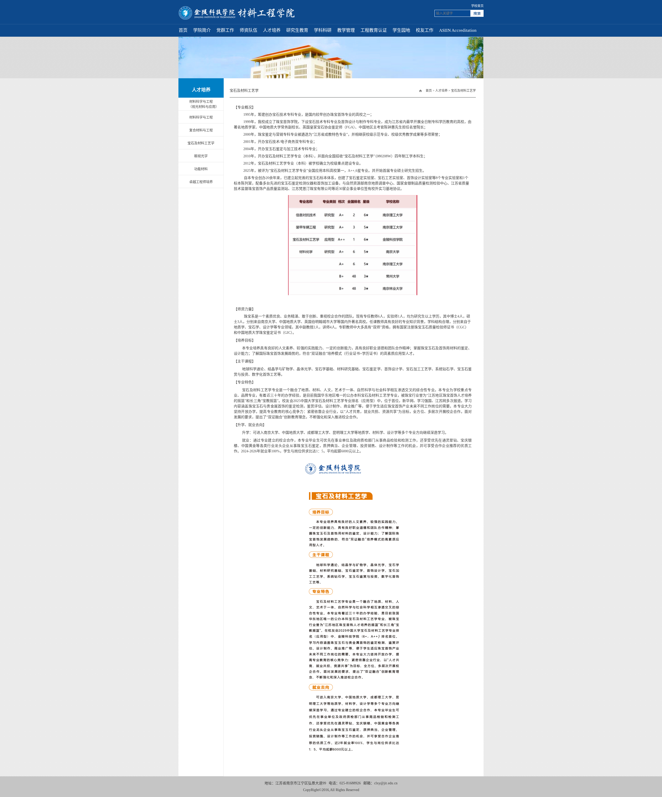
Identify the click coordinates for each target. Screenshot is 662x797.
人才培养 (272, 30)
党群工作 (225, 30)
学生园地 (401, 30)
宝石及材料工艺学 (463, 90)
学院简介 (202, 30)
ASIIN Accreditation (458, 30)
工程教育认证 (373, 30)
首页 (183, 30)
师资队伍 (248, 30)
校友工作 (424, 30)
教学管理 (346, 30)
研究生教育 (297, 30)
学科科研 (323, 30)
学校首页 (477, 6)
